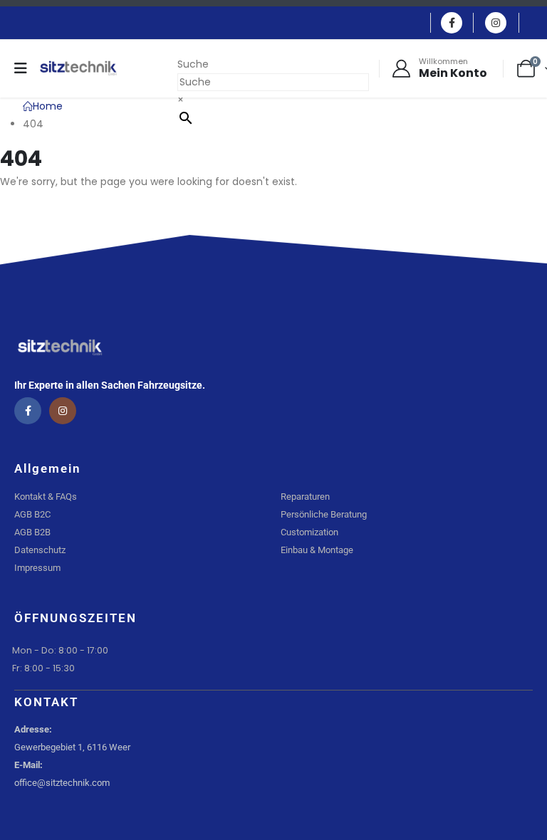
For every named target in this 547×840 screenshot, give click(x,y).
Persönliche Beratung (324, 514)
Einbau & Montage (317, 550)
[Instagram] (495, 22)
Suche (193, 64)
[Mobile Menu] (25, 68)
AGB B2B (32, 532)
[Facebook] (451, 22)
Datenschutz (40, 550)
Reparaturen (305, 496)
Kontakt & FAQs (45, 496)
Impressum (37, 567)
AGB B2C (32, 514)
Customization (309, 532)
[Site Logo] (78, 68)
